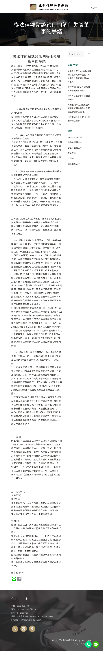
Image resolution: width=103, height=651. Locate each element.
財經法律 (72, 158)
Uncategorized (75, 136)
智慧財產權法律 (75, 147)
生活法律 (72, 153)
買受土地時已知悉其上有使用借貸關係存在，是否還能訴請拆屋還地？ (79, 108)
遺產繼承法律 (74, 163)
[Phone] (88, 644)
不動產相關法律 (75, 142)
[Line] (96, 644)
